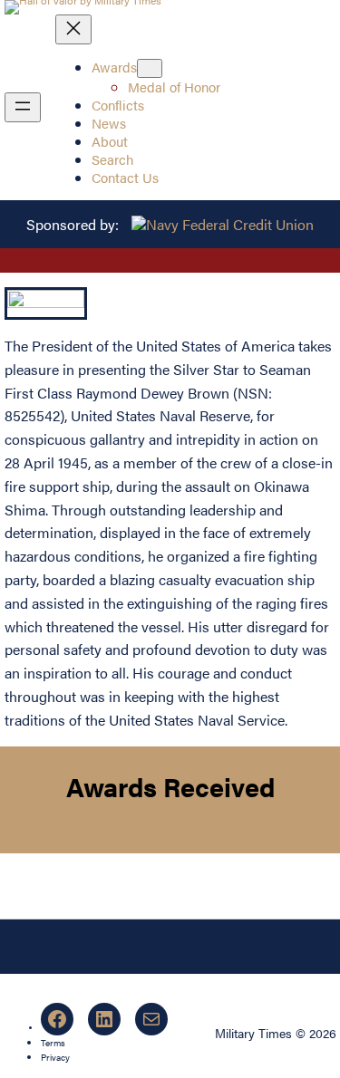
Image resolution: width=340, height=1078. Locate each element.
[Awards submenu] (149, 68)
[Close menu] (73, 29)
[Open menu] (23, 107)
